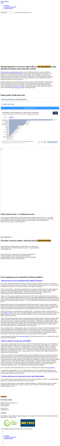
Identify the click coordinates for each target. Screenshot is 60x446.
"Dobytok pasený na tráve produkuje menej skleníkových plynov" (22, 280)
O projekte (6, 435)
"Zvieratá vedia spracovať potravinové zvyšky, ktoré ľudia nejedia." (23, 376)
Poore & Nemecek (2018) (17, 87)
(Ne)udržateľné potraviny (10, 437)
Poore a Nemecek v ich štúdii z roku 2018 (11, 72)
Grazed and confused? (24, 336)
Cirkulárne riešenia (8, 438)
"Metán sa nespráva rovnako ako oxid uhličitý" (16, 341)
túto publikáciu (51, 367)
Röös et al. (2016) (7, 312)
